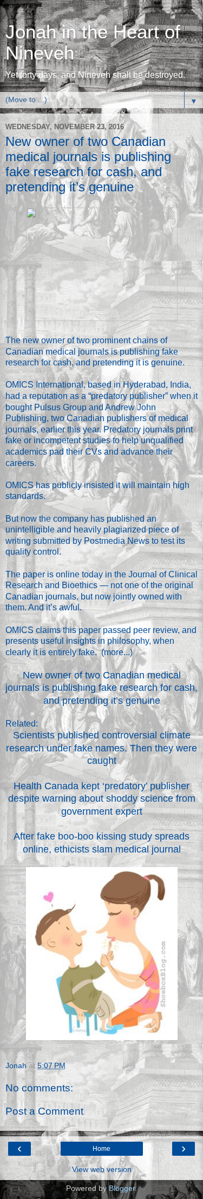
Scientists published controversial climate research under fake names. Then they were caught (101, 748)
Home (101, 1149)
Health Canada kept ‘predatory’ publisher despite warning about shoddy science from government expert (101, 799)
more (113, 652)
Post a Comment (44, 1111)
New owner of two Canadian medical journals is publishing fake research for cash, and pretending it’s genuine (101, 688)
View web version (102, 1169)
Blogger (122, 1188)
